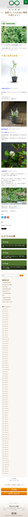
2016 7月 (5, 445)
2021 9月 (5, 319)
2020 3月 (5, 358)
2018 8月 (5, 391)
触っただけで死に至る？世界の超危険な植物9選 (14, 246)
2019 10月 (5, 369)
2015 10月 (5, 464)
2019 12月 (5, 365)
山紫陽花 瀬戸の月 (5, 88)
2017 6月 (5, 421)
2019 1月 (5, 389)
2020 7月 (5, 350)
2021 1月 (5, 337)
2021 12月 (5, 313)
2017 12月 (5, 408)
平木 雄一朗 (8, 225)
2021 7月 (5, 324)
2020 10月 (5, 343)
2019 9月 (5, 371)
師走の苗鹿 (4, 286)
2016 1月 (5, 458)
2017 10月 (5, 412)
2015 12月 (5, 460)
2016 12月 (5, 434)
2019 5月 (5, 380)
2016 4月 (5, 451)
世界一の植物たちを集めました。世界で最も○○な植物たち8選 (13, 257)
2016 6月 (5, 447)
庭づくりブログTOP (14, 480)
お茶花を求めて (5, 291)
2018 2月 (5, 404)
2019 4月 (5, 382)
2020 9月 (5, 345)
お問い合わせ (14, 493)
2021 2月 (5, 334)
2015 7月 (5, 471)
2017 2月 (5, 430)
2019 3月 (5, 384)
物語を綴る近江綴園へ (7, 284)
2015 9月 (5, 466)
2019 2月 (5, 386)
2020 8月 (5, 347)
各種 (16, 45)
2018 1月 (5, 406)
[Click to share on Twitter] (2, 217)
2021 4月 (5, 330)
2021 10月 (5, 317)
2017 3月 (5, 428)
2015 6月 (5, 473)
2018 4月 (5, 399)
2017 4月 (5, 425)
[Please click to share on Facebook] (5, 217)
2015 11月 (5, 462)
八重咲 (4, 171)
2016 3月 (5, 454)
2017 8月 (5, 417)
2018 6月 (5, 395)
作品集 (14, 489)
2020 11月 (5, 341)
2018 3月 (5, 402)
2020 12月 (5, 339)
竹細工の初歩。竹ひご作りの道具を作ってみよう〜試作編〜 (13, 267)
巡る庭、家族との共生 (7, 301)
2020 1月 (5, 363)
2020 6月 (5, 352)
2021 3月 (5, 332)
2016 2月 (5, 456)
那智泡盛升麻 (4, 129)
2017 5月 (5, 423)
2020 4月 (5, 356)
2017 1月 (5, 432)
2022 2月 (5, 311)
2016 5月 (5, 449)
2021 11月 (5, 315)
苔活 (3, 295)
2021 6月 (5, 326)
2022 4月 (5, 309)
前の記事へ (14, 478)
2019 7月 (5, 376)
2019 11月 (5, 367)
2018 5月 (5, 397)
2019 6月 (5, 378)
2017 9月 (5, 415)
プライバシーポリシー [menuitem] (14, 503)
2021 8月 (5, 322)
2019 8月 (5, 373)
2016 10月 (5, 438)
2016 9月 (5, 441)
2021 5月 (5, 328)
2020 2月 (5, 360)
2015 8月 (5, 469)
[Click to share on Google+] (8, 217)
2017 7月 (5, 419)
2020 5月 (5, 354)
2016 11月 (5, 436)
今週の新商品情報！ (6, 282)
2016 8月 (5, 443)
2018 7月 (5, 393)
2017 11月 (5, 410)
